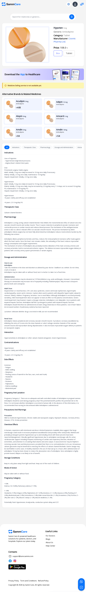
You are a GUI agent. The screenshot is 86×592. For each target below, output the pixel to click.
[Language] (68, 4)
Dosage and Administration (64, 147)
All (7, 147)
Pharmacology (45, 147)
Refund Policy (43, 581)
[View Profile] (75, 4)
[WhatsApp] (81, 581)
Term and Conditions (28, 581)
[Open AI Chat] (81, 587)
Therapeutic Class (30, 147)
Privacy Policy (13, 581)
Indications (15, 147)
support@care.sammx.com (23, 556)
